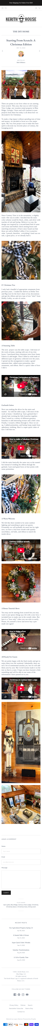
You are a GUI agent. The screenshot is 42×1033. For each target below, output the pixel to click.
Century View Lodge (24, 905)
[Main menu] (3, 8)
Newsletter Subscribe (16, 1008)
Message (4, 868)
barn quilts (6, 905)
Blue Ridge (14, 905)
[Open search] (6, 8)
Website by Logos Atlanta (14, 1019)
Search (30, 1005)
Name (3, 846)
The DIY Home (21, 31)
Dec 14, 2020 (21, 48)
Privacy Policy (14, 1005)
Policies (23, 1005)
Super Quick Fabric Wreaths (21, 942)
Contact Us (21, 1012)
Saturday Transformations (21, 950)
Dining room (32, 907)
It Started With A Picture (21, 935)
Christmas (35, 905)
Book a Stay (29, 1008)
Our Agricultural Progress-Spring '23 (21, 928)
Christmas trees (22, 907)
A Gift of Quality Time (21, 957)
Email (3, 857)
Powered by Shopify (29, 1019)
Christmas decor (11, 907)
